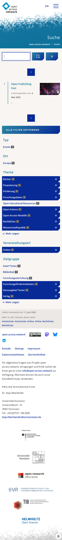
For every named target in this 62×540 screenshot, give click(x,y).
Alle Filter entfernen (22, 130)
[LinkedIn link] (4, 341)
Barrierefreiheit (36, 354)
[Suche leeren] (52, 56)
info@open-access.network (37, 370)
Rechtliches (48, 321)
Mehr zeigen (12, 233)
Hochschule (8, 321)
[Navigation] (56, 6)
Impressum (34, 348)
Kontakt (6, 348)
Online (30, 321)
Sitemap (19, 348)
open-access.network (39, 44)
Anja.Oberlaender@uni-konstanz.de (21, 417)
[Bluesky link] (55, 334)
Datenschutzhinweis (13, 354)
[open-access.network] (9, 7)
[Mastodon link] (47, 334)
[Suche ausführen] (38, 56)
